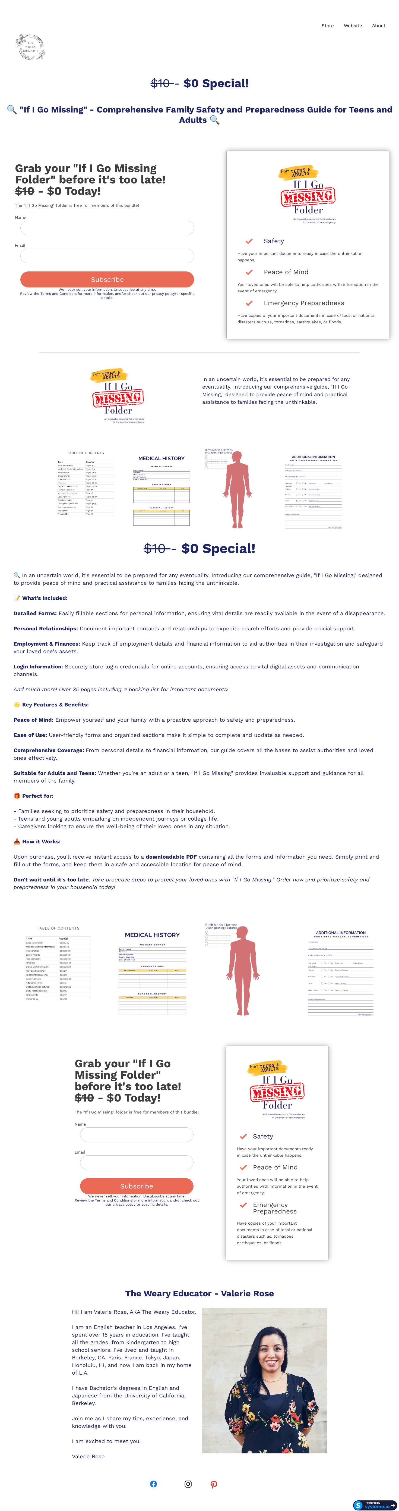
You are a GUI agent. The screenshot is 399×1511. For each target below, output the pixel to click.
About (378, 25)
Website (353, 25)
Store (328, 25)
